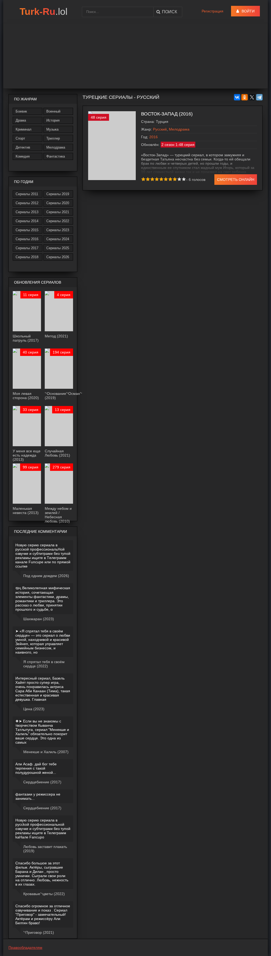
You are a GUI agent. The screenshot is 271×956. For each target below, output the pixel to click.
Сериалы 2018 (27, 257)
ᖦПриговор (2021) (38, 932)
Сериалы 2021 (57, 212)
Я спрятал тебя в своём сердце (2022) (44, 664)
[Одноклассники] (244, 97)
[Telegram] (259, 97)
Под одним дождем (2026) (46, 576)
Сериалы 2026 (57, 257)
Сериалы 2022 (57, 221)
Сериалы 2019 (57, 194)
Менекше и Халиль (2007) (46, 752)
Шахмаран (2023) (38, 619)
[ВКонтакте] (237, 97)
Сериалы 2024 (57, 239)
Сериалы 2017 (27, 248)
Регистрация (212, 11)
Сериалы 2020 (57, 203)
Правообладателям (25, 947)
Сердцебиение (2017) (42, 782)
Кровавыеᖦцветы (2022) (44, 894)
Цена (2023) (33, 709)
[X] (252, 97)
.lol (43, 11)
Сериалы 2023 (57, 230)
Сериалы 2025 (57, 248)
